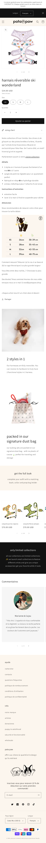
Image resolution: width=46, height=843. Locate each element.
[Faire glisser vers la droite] (29, 72)
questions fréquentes (13, 680)
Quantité (5, 108)
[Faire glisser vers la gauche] (17, 72)
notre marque (10, 712)
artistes (8, 718)
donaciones (9, 724)
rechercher (9, 669)
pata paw (13, 838)
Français (25, 13)
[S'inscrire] (38, 795)
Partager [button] (8, 299)
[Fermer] (43, 13)
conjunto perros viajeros (10, 524)
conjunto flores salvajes (31, 524)
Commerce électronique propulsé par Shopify (27, 838)
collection (32, 157)
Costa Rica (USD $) (13, 821)
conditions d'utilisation (14, 691)
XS (5, 102)
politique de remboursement (16, 685)
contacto (8, 674)
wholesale (9, 740)
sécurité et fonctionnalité (15, 735)
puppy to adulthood (13, 729)
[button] (3, 22)
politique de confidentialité (16, 697)
